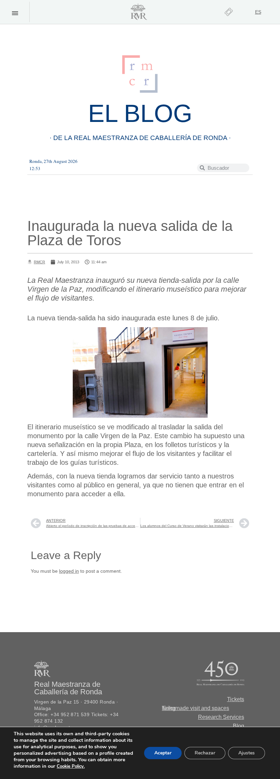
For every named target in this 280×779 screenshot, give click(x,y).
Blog (238, 726)
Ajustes (246, 753)
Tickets (235, 699)
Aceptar (162, 753)
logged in (69, 571)
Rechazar (205, 753)
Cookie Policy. (71, 766)
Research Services (221, 717)
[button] (14, 13)
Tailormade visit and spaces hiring (195, 708)
